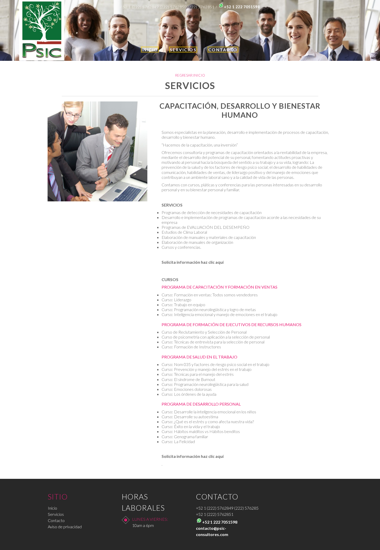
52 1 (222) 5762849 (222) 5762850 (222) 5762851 (169, 7)
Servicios (56, 514)
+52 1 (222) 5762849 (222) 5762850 (228, 507)
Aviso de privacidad (65, 526)
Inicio (52, 507)
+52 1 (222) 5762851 (214, 514)
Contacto (56, 520)
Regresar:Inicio (190, 75)
